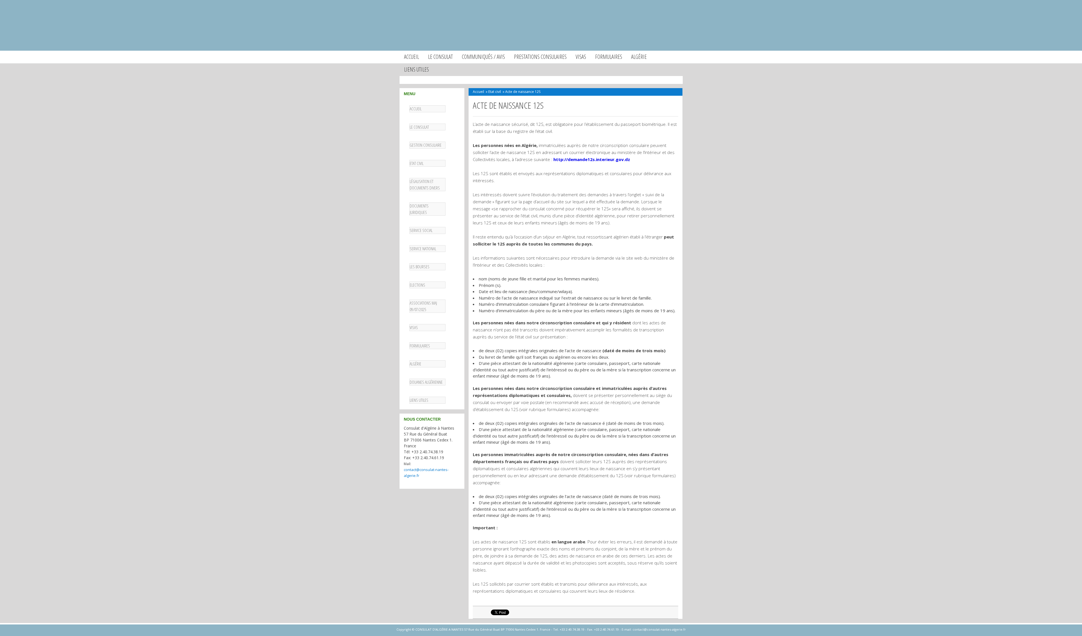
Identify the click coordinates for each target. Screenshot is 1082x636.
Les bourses (419, 266)
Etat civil (417, 163)
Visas (581, 57)
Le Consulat (419, 127)
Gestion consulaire (426, 145)
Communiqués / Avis (483, 57)
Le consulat (440, 57)
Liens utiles (416, 69)
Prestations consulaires (540, 57)
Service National (423, 248)
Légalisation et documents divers (425, 184)
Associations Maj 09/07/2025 (423, 306)
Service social (421, 230)
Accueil (411, 57)
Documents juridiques (419, 209)
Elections (417, 285)
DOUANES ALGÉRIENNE (426, 382)
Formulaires (608, 57)
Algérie (639, 57)
